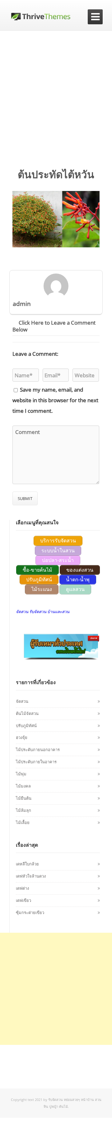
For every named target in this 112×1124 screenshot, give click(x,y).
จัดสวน (22, 701)
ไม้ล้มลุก (23, 810)
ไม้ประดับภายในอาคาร (36, 761)
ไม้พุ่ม (21, 774)
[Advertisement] (56, 90)
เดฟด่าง (22, 888)
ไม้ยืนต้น (23, 798)
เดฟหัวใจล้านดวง (31, 876)
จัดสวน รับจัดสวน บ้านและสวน (42, 611)
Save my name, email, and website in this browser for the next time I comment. (55, 400)
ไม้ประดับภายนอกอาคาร (38, 749)
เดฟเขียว (23, 900)
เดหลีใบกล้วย (27, 864)
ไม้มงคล (23, 786)
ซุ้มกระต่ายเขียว (30, 912)
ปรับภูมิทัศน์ (26, 725)
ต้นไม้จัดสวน (27, 713)
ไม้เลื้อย (23, 822)
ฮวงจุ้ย (21, 737)
